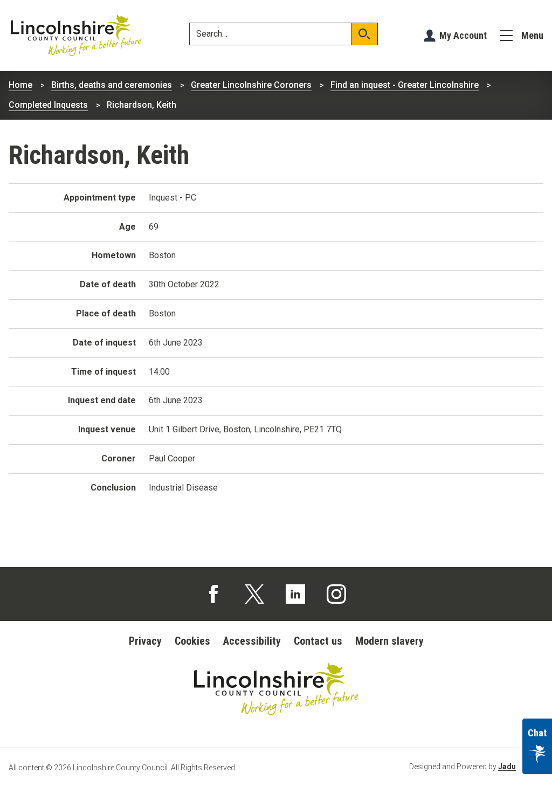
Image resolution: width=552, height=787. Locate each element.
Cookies (192, 640)
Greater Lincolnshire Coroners (251, 85)
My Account (463, 35)
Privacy (145, 640)
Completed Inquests (48, 105)
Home (20, 85)
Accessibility (252, 640)
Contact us (318, 640)
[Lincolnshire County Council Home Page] (76, 35)
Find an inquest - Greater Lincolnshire (404, 85)
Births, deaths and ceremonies (111, 85)
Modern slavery (389, 640)
